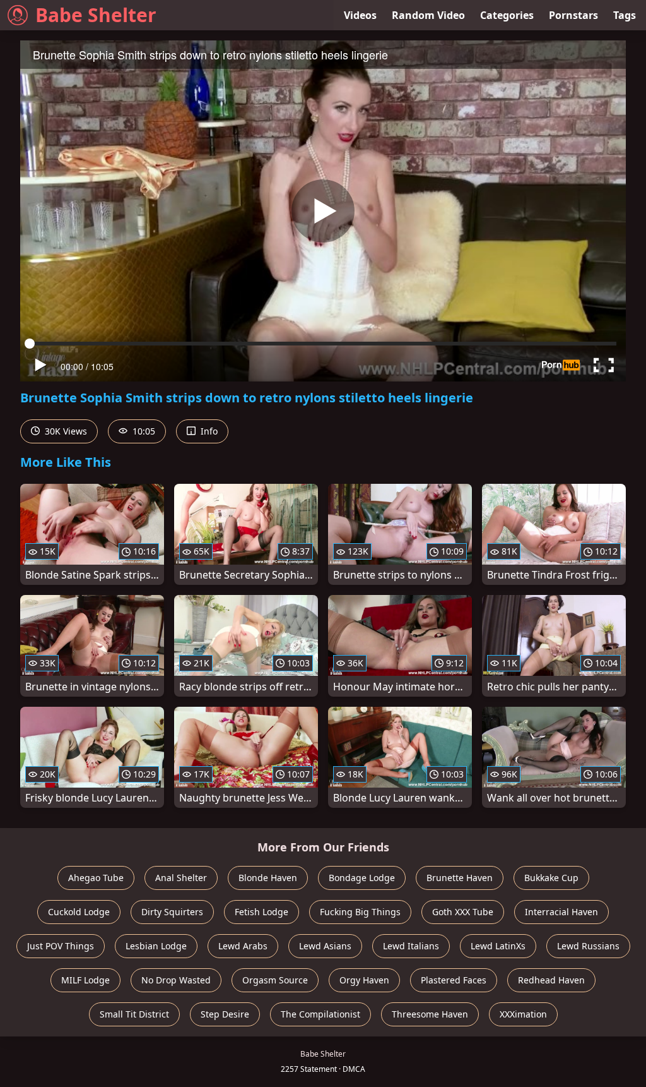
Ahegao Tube (96, 878)
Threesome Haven (430, 1014)
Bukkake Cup (551, 878)
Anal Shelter (181, 878)
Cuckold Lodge (79, 912)
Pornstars (573, 15)
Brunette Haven (459, 878)
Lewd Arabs (242, 946)
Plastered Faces (453, 980)
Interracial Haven (561, 912)
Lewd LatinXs (498, 946)
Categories (507, 15)
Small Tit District (134, 1014)
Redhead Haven (551, 980)
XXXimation (523, 1014)
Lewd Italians (411, 946)
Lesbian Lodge (156, 946)
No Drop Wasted (176, 980)
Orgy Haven (364, 980)
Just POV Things (60, 946)
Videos (360, 15)
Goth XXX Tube (462, 912)
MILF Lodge (85, 980)
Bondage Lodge (362, 878)
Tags (624, 15)
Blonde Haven (267, 878)
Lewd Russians (588, 946)
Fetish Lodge (261, 912)
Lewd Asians (325, 946)
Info (208, 431)
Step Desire (225, 1014)
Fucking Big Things (360, 912)
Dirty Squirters (172, 912)
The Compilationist (320, 1014)
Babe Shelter (95, 15)
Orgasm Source (275, 980)
